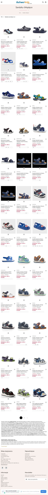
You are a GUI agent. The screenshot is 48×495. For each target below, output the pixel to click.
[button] (45, 2)
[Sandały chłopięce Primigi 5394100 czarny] (8, 391)
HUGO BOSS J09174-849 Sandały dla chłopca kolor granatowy (6, 174)
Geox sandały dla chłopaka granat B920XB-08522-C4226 (37, 404)
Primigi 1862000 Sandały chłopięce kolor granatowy (37, 141)
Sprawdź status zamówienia (30, 456)
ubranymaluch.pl (4, 464)
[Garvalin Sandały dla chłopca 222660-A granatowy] (24, 160)
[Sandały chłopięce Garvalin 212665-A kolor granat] (8, 358)
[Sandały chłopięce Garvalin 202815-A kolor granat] (39, 29)
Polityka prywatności (5, 482)
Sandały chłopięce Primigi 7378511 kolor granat (22, 338)
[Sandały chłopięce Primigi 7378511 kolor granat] (24, 325)
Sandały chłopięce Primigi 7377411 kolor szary (37, 272)
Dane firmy (27, 455)
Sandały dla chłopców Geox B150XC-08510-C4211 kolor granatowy (22, 371)
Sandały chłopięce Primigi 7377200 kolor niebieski (22, 272)
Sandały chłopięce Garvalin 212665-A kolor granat (6, 371)
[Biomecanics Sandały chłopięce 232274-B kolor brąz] (24, 128)
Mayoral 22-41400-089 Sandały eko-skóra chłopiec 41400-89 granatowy (22, 207)
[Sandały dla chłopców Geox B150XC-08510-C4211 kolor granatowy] (24, 358)
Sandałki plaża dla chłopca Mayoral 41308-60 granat (22, 239)
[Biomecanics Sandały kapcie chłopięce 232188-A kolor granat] (8, 29)
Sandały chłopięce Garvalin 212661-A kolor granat (22, 108)
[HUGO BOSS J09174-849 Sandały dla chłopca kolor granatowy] (8, 160)
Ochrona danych (4, 483)
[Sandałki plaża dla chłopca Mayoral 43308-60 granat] (39, 226)
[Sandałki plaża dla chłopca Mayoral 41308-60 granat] (24, 226)
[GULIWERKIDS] (24, 2)
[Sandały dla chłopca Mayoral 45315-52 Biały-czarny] (8, 226)
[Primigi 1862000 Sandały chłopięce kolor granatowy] (39, 128)
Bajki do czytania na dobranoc (6, 486)
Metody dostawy (4, 478)
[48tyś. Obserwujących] (2, 467)
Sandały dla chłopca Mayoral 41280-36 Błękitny (38, 207)
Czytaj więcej (4, 446)
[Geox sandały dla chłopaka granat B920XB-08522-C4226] (39, 391)
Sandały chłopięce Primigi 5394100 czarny (6, 404)
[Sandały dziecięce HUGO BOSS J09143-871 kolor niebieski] (8, 259)
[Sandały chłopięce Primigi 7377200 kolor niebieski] (24, 259)
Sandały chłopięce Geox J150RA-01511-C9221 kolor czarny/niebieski (37, 108)
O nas (2, 476)
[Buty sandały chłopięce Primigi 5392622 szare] (24, 391)
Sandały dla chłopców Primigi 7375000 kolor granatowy (21, 305)
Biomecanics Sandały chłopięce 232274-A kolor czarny (6, 141)
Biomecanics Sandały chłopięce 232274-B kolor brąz (22, 141)
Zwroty (2, 480)
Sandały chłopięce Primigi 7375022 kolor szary (37, 305)
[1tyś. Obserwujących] (6, 467)
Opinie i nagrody (4, 477)
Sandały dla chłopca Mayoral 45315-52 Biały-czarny (7, 239)
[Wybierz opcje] (8, 37)
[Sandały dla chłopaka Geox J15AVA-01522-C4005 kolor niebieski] (39, 358)
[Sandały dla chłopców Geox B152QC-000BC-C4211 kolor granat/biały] (8, 292)
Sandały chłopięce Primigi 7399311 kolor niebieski (6, 108)
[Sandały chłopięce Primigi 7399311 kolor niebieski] (8, 95)
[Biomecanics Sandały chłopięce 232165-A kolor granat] (24, 62)
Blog (2, 481)
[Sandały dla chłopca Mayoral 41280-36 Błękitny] (39, 193)
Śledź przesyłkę (28, 457)
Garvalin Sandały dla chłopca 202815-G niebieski (38, 75)
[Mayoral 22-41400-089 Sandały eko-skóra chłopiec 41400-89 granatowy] (24, 193)
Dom (20, 12)
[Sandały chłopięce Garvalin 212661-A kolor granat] (24, 95)
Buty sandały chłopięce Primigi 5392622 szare (21, 404)
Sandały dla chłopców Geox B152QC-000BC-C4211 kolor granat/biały (6, 305)
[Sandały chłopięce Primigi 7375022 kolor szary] (39, 292)
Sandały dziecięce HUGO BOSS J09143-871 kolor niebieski (6, 272)
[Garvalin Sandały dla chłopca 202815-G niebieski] (39, 62)
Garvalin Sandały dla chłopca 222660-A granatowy (22, 174)
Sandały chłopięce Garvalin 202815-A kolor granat (37, 42)
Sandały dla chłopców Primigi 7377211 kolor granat (5, 338)
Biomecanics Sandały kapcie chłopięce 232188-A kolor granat (6, 42)
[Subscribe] (45, 479)
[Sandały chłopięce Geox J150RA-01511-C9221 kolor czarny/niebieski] (39, 95)
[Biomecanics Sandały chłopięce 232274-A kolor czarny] (8, 128)
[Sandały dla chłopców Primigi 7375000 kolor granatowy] (24, 292)
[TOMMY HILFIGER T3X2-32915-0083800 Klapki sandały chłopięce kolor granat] (24, 29)
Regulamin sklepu (4, 485)
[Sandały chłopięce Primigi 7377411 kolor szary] (39, 259)
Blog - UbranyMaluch (29, 458)
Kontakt (2, 475)
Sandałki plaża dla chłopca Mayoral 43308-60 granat (37, 239)
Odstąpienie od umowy (29, 460)
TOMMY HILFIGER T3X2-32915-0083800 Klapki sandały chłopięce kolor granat (22, 42)
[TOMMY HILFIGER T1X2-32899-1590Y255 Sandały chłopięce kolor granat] (8, 62)
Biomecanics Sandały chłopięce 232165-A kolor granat (22, 75)
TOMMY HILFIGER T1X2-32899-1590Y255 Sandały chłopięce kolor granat (6, 75)
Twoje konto (27, 453)
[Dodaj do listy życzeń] (15, 40)
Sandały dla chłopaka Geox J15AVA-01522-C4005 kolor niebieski (37, 371)
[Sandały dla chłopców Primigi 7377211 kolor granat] (8, 325)
